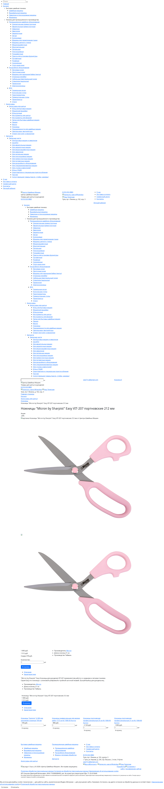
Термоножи (16, 84)
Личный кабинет (9, 188)
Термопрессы (17, 99)
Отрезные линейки (19, 77)
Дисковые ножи (18, 70)
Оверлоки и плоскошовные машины (22, 15)
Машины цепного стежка (21, 42)
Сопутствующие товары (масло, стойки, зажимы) (30, 177)
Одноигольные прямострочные (24, 24)
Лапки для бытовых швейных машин (25, 120)
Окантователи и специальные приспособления (30, 172)
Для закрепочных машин (21, 147)
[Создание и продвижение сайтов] (134, 767)
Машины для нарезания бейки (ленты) (26, 74)
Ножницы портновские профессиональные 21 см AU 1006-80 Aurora (128, 720)
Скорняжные (17, 63)
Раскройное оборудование (19, 68)
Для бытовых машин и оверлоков (24, 140)
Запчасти (9, 136)
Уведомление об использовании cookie (103, 771)
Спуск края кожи (18, 65)
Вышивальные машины (18, 13)
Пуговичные (16, 58)
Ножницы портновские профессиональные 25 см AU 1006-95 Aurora (97, 720)
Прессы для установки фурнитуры (24, 56)
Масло (14, 125)
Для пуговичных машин (21, 161)
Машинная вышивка (19, 111)
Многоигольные (18, 47)
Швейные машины (16, 11)
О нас (5, 179)
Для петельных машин (20, 154)
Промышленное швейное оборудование (24, 22)
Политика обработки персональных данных (37, 771)
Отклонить (15, 787)
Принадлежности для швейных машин (26, 129)
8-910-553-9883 (26, 199)
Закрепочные (17, 33)
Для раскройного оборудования (24, 163)
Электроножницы (18, 86)
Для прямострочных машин (22, 159)
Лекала (14, 122)
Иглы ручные (17, 113)
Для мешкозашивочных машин (23, 150)
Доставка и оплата (10, 181)
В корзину (26, 667)
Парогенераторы (18, 95)
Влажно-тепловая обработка (65, 755)
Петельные (16, 49)
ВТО (10, 88)
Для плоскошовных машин (22, 156)
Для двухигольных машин (21, 145)
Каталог (6, 6)
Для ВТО (15, 143)
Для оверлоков (17, 152)
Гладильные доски (19, 90)
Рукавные (15, 61)
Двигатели (16, 31)
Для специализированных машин (24, 166)
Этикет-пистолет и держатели (23, 134)
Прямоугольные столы (20, 97)
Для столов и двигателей (21, 168)
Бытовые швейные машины (31, 744)
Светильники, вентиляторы (22, 131)
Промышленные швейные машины (65, 744)
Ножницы (15, 127)
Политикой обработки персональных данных (38, 784)
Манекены (13, 17)
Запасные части (15, 138)
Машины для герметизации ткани (24, 40)
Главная (6, 4)
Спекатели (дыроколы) (20, 81)
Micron (68, 651)
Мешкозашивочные (19, 45)
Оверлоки (16, 29)
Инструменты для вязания (22, 118)
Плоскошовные (18, 52)
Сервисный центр (9, 184)
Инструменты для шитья (21, 115)
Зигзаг (14, 36)
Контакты (6, 186)
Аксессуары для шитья (17, 106)
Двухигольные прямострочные (23, 27)
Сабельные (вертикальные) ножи (24, 79)
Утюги (14, 102)
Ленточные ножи (18, 72)
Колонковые (16, 38)
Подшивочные (17, 54)
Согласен (4, 787)
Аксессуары (10, 104)
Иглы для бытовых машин (21, 109)
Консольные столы (19, 93)
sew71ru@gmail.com (90, 380)
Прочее (15, 175)
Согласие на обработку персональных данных (71, 771)
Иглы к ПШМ (17, 170)
